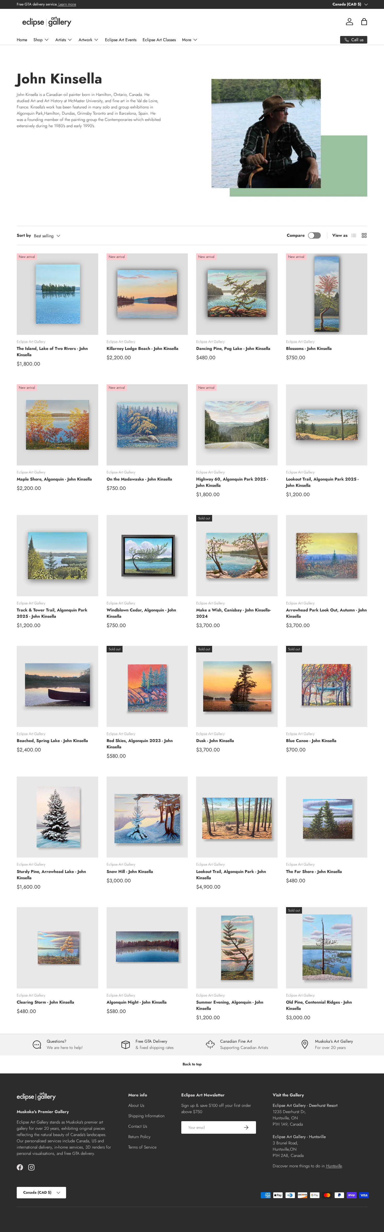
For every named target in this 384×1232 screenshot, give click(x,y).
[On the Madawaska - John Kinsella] (147, 425)
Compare (296, 235)
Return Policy (139, 1137)
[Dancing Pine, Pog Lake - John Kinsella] (237, 294)
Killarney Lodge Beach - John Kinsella (142, 348)
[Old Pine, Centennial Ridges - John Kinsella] (327, 947)
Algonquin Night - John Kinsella (137, 1002)
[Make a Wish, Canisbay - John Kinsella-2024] (237, 555)
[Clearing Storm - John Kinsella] (57, 947)
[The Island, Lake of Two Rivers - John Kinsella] (57, 294)
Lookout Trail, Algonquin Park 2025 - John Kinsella (322, 482)
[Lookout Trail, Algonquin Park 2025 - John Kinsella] (327, 425)
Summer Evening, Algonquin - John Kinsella (229, 1005)
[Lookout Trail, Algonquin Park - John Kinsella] (237, 817)
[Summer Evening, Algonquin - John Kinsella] (237, 947)
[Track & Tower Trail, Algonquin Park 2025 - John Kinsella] (57, 555)
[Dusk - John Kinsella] (237, 686)
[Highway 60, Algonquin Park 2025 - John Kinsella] (237, 425)
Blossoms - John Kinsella (309, 348)
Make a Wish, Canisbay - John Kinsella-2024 (233, 613)
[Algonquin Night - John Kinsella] (147, 947)
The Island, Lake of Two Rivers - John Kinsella (52, 351)
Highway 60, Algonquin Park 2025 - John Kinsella (232, 482)
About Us (136, 1105)
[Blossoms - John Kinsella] (327, 294)
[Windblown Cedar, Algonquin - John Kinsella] (147, 555)
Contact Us (137, 1126)
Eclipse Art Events (120, 40)
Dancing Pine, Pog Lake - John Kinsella (233, 348)
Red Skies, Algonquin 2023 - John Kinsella (140, 744)
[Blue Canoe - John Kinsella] (327, 686)
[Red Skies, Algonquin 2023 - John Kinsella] (147, 686)
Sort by (24, 235)
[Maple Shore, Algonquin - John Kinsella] (57, 425)
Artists (60, 40)
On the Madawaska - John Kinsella (139, 479)
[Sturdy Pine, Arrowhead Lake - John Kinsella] (57, 817)
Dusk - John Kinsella (215, 741)
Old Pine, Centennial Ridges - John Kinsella (319, 1005)
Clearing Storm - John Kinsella (45, 1002)
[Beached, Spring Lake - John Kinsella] (57, 686)
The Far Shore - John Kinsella (314, 872)
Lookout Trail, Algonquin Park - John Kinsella (231, 875)
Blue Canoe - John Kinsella (311, 741)
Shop (38, 40)
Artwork (85, 40)
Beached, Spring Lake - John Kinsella (52, 741)
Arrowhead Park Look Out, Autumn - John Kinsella (326, 613)
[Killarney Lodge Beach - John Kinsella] (147, 294)
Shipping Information (146, 1116)
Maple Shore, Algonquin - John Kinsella (54, 479)
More (186, 40)
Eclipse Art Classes (159, 40)
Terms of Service (142, 1147)
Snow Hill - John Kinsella (130, 872)
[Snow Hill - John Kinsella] (147, 817)
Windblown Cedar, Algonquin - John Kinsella (141, 613)
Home (22, 40)
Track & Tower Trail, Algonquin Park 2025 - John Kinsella (52, 613)
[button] (364, 21)
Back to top (192, 1064)
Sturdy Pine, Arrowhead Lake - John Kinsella (51, 875)
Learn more (66, 4)
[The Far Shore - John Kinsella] (327, 817)
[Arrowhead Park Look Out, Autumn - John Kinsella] (327, 555)
